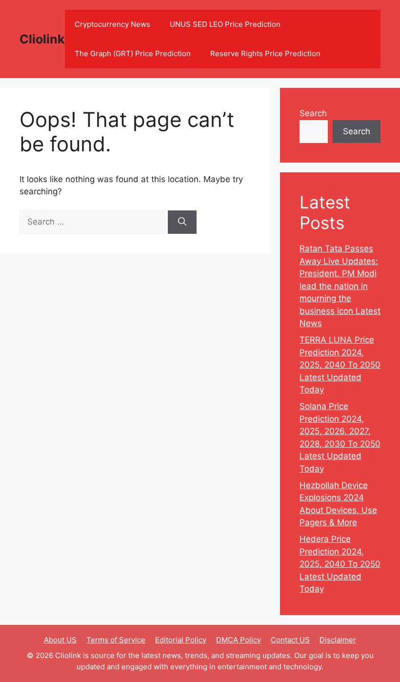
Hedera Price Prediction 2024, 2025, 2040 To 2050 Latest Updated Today (340, 564)
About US (60, 639)
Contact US (290, 639)
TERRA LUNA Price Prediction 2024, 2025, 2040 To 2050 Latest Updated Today (340, 364)
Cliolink (42, 39)
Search (313, 113)
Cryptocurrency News (112, 24)
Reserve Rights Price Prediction (265, 53)
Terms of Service (115, 639)
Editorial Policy (180, 639)
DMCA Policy (238, 639)
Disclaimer (338, 639)
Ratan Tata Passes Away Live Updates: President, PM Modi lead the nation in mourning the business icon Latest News (340, 286)
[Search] (182, 222)
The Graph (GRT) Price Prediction (133, 53)
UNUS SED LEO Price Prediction (225, 24)
